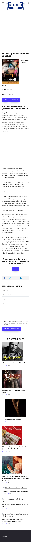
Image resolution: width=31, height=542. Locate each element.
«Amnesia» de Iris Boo (13, 419)
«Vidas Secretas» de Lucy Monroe (15, 491)
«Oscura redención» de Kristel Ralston (15, 363)
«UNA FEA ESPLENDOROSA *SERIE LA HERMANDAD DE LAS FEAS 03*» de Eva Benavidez (15, 478)
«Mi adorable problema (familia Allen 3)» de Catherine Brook (15, 448)
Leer (5, 99)
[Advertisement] (15, 31)
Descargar (14, 99)
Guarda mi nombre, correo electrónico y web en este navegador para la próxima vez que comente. (16, 323)
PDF (15, 268)
